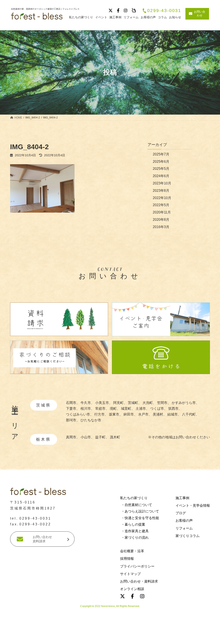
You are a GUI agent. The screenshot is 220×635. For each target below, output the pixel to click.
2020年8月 (161, 219)
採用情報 (127, 558)
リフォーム (184, 528)
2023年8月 (161, 190)
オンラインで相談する (182, 629)
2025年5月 (161, 168)
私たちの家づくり (134, 498)
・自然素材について (136, 505)
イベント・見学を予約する (110, 629)
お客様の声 (184, 520)
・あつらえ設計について (140, 511)
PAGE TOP (9, 559)
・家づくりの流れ (135, 537)
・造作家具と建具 (135, 531)
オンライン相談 (132, 589)
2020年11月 (162, 212)
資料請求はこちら (39, 629)
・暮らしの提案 (133, 524)
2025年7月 (161, 154)
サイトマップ (130, 573)
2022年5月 (161, 205)
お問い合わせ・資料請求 (139, 581)
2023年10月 (162, 183)
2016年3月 (161, 227)
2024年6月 (161, 176)
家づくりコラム (188, 535)
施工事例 (182, 498)
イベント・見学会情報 (193, 505)
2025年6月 (161, 161)
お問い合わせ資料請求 (42, 539)
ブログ (181, 513)
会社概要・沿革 (132, 551)
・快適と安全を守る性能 (140, 518)
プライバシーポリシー (137, 566)
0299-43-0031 (164, 10)
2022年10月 (162, 198)
